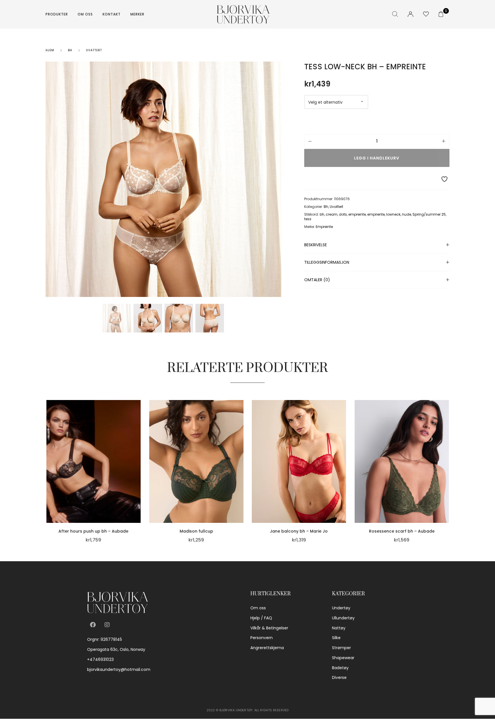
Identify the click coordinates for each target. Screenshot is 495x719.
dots (343, 214)
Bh (70, 50)
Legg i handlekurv (376, 158)
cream (331, 214)
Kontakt (112, 14)
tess (307, 218)
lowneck (393, 214)
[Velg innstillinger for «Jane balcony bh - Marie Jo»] (344, 484)
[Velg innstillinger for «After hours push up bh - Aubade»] (139, 484)
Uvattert (94, 50)
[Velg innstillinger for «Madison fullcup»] (241, 484)
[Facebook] (93, 625)
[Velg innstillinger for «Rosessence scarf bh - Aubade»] (447, 484)
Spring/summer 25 (429, 214)
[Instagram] (107, 625)
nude (406, 214)
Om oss (85, 14)
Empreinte (324, 226)
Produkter (57, 14)
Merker (137, 14)
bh (322, 214)
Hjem (50, 50)
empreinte (357, 214)
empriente (376, 214)
